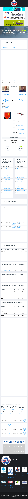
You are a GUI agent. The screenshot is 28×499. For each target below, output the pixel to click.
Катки (18, 495)
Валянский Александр (5, 107)
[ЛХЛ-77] (14, 23)
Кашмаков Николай (6, 192)
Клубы (14, 495)
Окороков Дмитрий (20, 181)
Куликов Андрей (6, 175)
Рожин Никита (6, 170)
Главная (14, 33)
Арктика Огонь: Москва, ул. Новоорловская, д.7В (14, 47)
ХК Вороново (8, 32)
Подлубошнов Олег (6, 177)
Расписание (14, 496)
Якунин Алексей (20, 192)
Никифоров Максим (20, 129)
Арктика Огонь (24, 420)
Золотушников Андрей (7, 197)
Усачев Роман (24, 215)
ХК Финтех (20, 32)
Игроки (11, 495)
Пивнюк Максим (20, 125)
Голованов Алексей (6, 186)
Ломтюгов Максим (6, 188)
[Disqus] (14, 340)
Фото (20, 495)
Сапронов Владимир (7, 190)
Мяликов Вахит (20, 168)
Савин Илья (19, 179)
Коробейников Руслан (7, 181)
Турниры (3, 495)
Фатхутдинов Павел (13, 80)
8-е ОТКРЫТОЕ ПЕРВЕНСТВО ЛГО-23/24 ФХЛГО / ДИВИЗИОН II (5, 47)
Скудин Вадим (21, 120)
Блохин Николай (6, 168)
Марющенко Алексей (21, 177)
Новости (7, 495)
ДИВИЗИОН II (10, 420)
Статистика (24, 495)
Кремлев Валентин (22, 94)
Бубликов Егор (6, 194)
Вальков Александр (20, 133)
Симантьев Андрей (6, 179)
